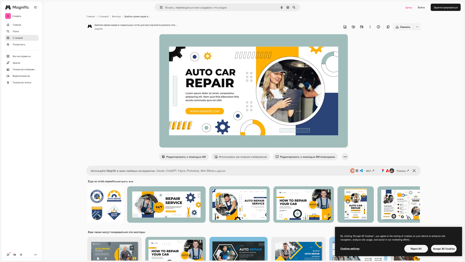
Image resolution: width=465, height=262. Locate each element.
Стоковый (103, 16)
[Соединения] (8, 255)
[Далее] (419, 204)
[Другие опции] (370, 26)
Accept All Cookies (444, 248)
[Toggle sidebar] (36, 7)
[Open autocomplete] (160, 7)
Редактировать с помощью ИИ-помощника (307, 156)
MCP (368, 170)
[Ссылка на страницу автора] (89, 26)
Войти (421, 7)
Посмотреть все (122, 181)
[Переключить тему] (21, 255)
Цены (408, 7)
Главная (90, 16)
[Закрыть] (414, 170)
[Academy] (14, 255)
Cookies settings (349, 248)
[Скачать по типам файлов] (417, 26)
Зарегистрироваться (446, 7)
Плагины (401, 170)
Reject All (416, 248)
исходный (183, 41)
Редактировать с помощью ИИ (186, 156)
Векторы (116, 16)
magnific (98, 28)
